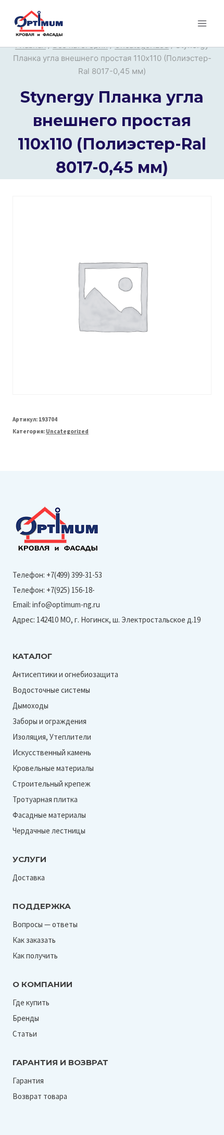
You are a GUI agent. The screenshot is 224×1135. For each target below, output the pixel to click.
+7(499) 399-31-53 (74, 575)
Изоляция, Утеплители (52, 737)
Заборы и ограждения (49, 721)
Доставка (29, 877)
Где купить (31, 1002)
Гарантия (28, 1081)
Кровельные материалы (53, 768)
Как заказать (34, 940)
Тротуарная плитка (45, 799)
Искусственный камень (52, 752)
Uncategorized (67, 431)
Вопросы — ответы (45, 924)
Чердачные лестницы (49, 830)
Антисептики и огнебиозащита (65, 674)
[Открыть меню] (201, 23)
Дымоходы (30, 705)
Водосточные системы (51, 690)
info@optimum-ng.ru (66, 604)
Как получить (35, 956)
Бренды (26, 1018)
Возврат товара (40, 1096)
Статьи (25, 1034)
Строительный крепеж (52, 784)
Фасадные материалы (49, 815)
